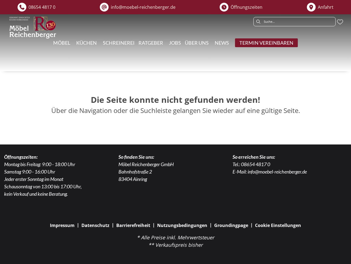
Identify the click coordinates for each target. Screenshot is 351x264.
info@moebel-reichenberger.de (277, 172)
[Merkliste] (340, 22)
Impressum (62, 225)
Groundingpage (231, 225)
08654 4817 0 (255, 164)
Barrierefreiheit (133, 225)
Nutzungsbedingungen (182, 225)
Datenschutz (95, 225)
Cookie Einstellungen (278, 225)
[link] (86, 43)
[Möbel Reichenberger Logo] (32, 27)
